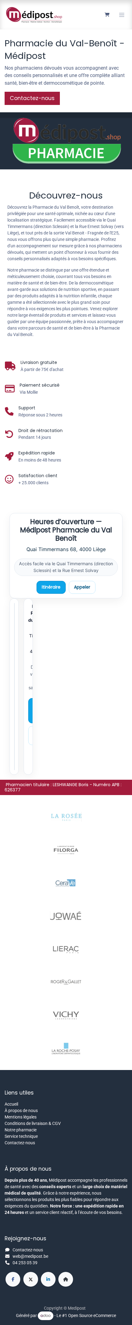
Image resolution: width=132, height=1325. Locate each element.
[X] (30, 1279)
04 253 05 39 (25, 1262)
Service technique (21, 1136)
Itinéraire (51, 587)
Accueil (11, 1104)
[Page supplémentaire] (65, 1279)
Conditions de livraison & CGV (33, 1123)
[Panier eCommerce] (107, 14)
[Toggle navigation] (121, 15)
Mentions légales (21, 1116)
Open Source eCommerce (92, 1315)
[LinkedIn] (48, 1279)
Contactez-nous (20, 1142)
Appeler (82, 587)
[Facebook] (13, 1279)
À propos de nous (21, 1110)
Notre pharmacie (21, 1129)
